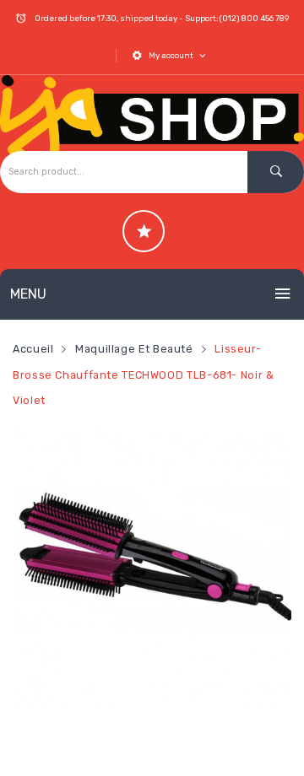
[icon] (143, 231)
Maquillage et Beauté (134, 348)
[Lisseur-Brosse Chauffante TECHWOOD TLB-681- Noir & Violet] (152, 569)
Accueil (33, 348)
